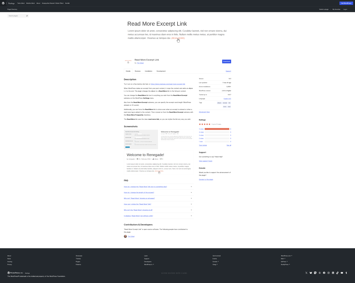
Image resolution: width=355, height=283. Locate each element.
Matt (283, 258)
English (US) (227, 98)
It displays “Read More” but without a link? (138, 216)
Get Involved (217, 256)
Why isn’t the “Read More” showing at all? (138, 210)
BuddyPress (285, 264)
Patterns (78, 264)
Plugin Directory (12, 9)
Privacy (9, 264)
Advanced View (204, 112)
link (229, 103)
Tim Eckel (140, 63)
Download (226, 61)
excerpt (225, 103)
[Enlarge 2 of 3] (191, 132)
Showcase (79, 256)
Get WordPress (346, 3)
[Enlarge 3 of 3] (191, 153)
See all (229, 145)
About (9, 256)
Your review (203, 145)
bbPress (284, 261)
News (9, 258)
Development (161, 71)
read (229, 106)
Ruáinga (27, 273)
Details (128, 71)
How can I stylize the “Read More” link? (137, 204)
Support (228, 71)
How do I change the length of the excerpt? (139, 192)
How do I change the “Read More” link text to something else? (145, 187)
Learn (146, 256)
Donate (216, 261)
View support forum (205, 161)
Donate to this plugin (206, 179)
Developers (147, 261)
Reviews (138, 71)
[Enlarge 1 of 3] (155, 132)
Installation (148, 71)
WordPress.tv (149, 264)
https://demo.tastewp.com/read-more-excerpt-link (168, 84)
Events (215, 258)
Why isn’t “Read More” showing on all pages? (139, 198)
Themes (78, 258)
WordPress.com (286, 256)
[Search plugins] (27, 16)
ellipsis (219, 103)
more (224, 106)
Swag (215, 264)
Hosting (9, 261)
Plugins (78, 261)
